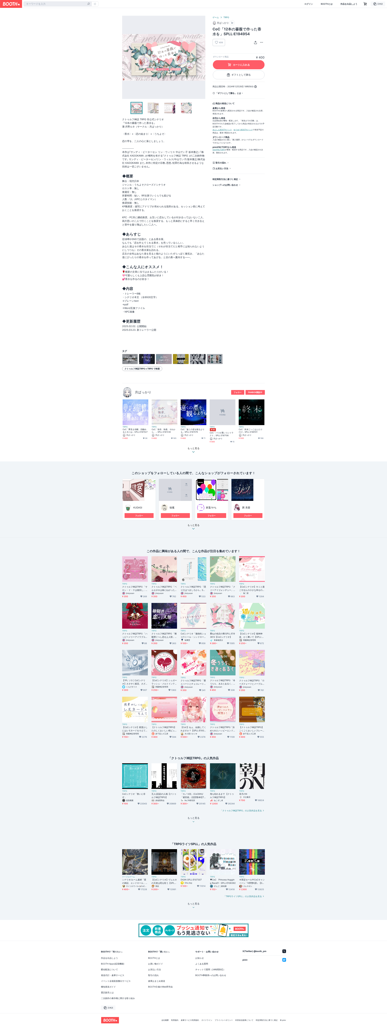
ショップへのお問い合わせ (225, 185)
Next (202, 57)
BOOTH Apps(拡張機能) (112, 963)
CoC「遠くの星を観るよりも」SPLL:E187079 (192, 430)
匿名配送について (109, 969)
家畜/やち (211, 507)
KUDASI (137, 507)
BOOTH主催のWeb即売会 (160, 986)
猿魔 (172, 507)
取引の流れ (221, 162)
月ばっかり (143, 392)
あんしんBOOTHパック (222, 130)
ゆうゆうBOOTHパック (243, 130)
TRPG (226, 17)
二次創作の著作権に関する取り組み (118, 998)
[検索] (88, 4)
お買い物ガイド (155, 963)
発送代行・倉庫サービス (112, 975)
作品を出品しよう (348, 4)
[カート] (232, 23)
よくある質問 (201, 963)
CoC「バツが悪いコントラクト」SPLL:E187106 (221, 433)
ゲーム (216, 17)
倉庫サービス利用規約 (190, 1020)
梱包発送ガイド (108, 986)
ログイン (308, 4)
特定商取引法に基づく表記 (225, 179)
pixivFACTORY (219, 150)
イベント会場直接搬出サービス (116, 981)
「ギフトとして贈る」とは (228, 93)
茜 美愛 (246, 507)
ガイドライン (206, 1020)
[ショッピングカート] (365, 4)
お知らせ (199, 958)
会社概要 (165, 1020)
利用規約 (174, 1020)
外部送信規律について (244, 1020)
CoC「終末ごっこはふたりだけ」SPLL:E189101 (250, 430)
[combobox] (58, 4)
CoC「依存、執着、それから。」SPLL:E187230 (163, 430)
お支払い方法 (222, 168)
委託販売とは (107, 992)
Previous (124, 57)
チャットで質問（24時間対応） (210, 969)
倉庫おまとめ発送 (156, 981)
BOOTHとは (327, 4)
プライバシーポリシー (224, 1020)
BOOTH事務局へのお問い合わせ (210, 975)
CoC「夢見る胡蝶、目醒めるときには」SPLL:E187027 (135, 430)
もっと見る (193, 525)
